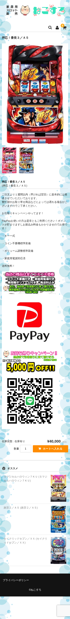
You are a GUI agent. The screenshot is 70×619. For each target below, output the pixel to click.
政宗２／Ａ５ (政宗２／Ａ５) (21, 507)
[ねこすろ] (34, 13)
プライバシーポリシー (16, 580)
